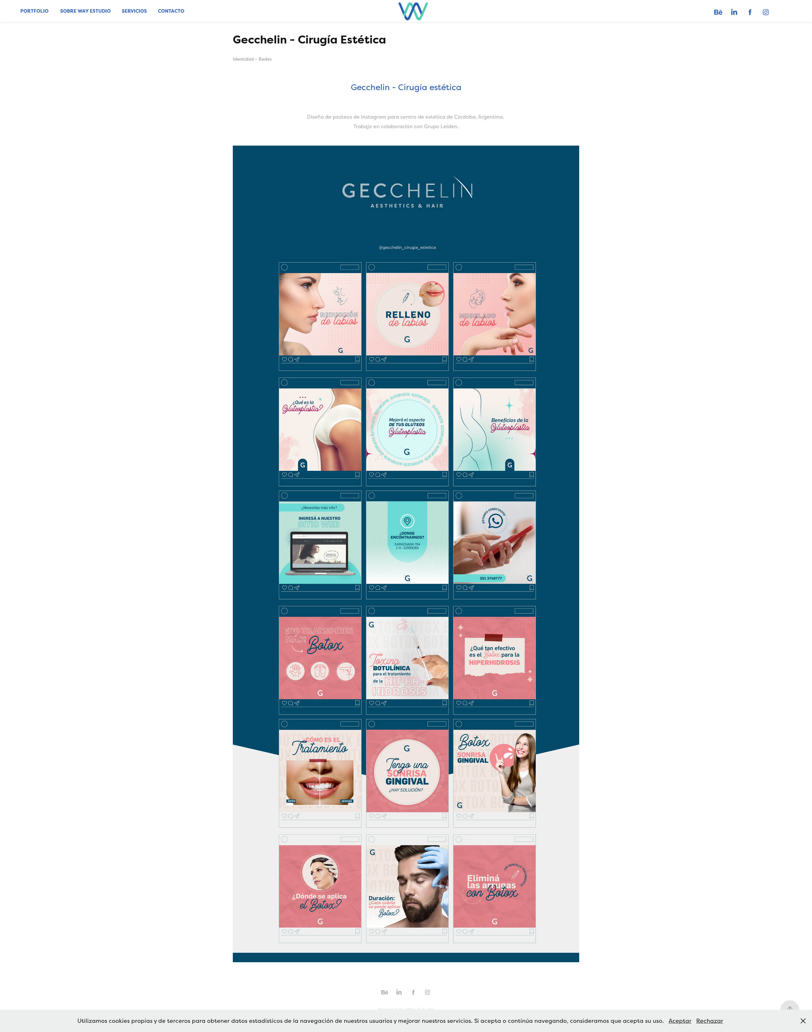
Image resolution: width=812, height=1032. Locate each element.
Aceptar (680, 1020)
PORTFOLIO (34, 11)
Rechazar (709, 1020)
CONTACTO (171, 11)
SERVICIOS (134, 11)
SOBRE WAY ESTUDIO (85, 11)
